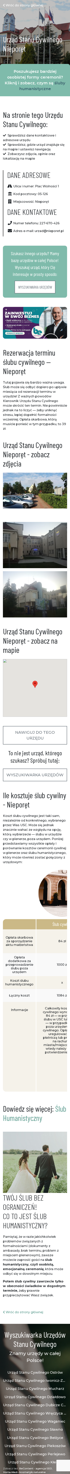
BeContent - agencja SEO (35, 1468)
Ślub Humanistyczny (34, 1113)
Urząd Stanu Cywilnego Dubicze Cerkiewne (35, 1405)
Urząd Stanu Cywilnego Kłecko (35, 1462)
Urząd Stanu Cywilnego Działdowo (35, 1397)
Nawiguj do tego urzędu (35, 735)
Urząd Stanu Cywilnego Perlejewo (35, 1454)
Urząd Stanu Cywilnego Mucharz (35, 1389)
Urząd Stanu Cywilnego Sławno (35, 1429)
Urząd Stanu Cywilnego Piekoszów (35, 1446)
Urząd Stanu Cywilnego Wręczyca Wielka (35, 1413)
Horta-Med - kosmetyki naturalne (24, 1472)
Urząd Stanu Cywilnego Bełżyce (35, 1438)
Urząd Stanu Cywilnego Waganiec (35, 1421)
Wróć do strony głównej (24, 5)
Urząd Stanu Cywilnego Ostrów (35, 1372)
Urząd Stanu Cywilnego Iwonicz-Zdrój (35, 1381)
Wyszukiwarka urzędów (35, 287)
